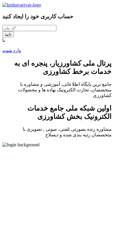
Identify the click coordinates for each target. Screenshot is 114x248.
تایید (8, 34)
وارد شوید (11, 50)
